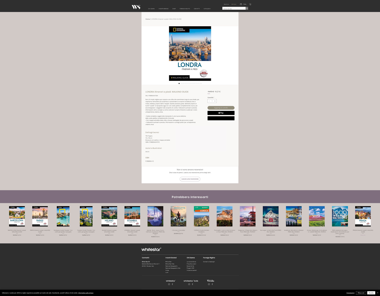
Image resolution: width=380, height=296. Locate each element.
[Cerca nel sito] (247, 8)
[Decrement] (209, 101)
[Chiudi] (377, 292)
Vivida (167, 270)
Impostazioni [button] (350, 293)
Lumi (166, 272)
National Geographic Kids (172, 268)
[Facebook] (172, 284)
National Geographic (171, 266)
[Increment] (215, 101)
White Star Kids (169, 264)
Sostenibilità (190, 266)
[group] (190, 221)
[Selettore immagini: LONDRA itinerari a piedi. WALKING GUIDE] (179, 83)
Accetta (371, 293)
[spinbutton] (212, 101)
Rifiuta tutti (361, 293)
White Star (168, 262)
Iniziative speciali (192, 270)
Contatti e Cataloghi (209, 262)
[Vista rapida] (17, 216)
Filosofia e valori (191, 264)
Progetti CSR (190, 268)
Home (147, 19)
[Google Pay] (221, 118)
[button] (151, 9)
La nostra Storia (191, 262)
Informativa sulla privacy (85, 293)
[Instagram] (169, 284)
